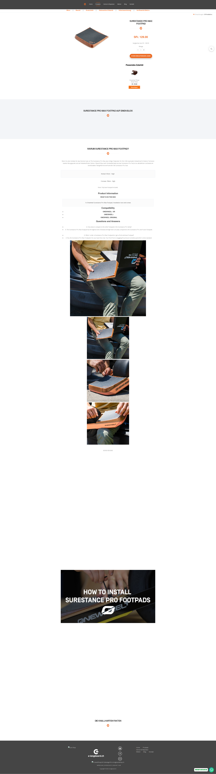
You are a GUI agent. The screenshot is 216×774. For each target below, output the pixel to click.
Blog (125, 4)
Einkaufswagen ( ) (203, 14)
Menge (141, 46)
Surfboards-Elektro (143, 10)
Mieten (119, 4)
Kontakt (132, 4)
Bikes (68, 10)
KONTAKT (115, 765)
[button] (108, 474)
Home (91, 4)
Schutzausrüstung (125, 10)
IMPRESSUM (100, 765)
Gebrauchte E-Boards (106, 10)
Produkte (98, 4)
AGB (120, 765)
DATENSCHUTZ (108, 765)
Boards (78, 10)
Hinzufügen (134, 87)
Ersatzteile (89, 10)
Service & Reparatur (108, 4)
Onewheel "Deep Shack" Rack (134, 81)
